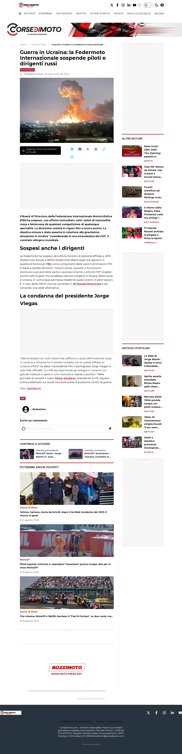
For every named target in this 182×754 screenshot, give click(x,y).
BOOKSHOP (162, 13)
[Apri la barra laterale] (20, 13)
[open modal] (162, 5)
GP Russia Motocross (87, 283)
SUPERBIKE (46, 13)
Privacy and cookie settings (91, 698)
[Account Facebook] (117, 5)
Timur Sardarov (65, 378)
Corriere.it (34, 388)
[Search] (139, 5)
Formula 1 (150, 242)
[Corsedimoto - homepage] (32, 5)
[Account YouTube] (134, 5)
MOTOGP (29, 13)
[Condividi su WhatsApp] (72, 149)
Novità (148, 161)
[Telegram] (96, 149)
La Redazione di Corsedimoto (75, 721)
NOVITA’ (119, 13)
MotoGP (25, 559)
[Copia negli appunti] (104, 149)
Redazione (31, 74)
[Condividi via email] (72, 157)
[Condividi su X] (88, 149)
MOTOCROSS (64, 13)
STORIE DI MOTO (100, 13)
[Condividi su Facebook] (80, 149)
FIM (48, 264)
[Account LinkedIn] (129, 5)
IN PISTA (81, 13)
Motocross (151, 201)
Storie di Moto (27, 70)
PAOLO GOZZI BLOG (139, 13)
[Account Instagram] (123, 5)
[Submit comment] (109, 428)
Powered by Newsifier (91, 744)
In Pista (148, 452)
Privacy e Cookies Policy (109, 721)
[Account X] (111, 5)
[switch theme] (157, 5)
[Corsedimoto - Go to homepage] (10, 713)
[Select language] (148, 5)
